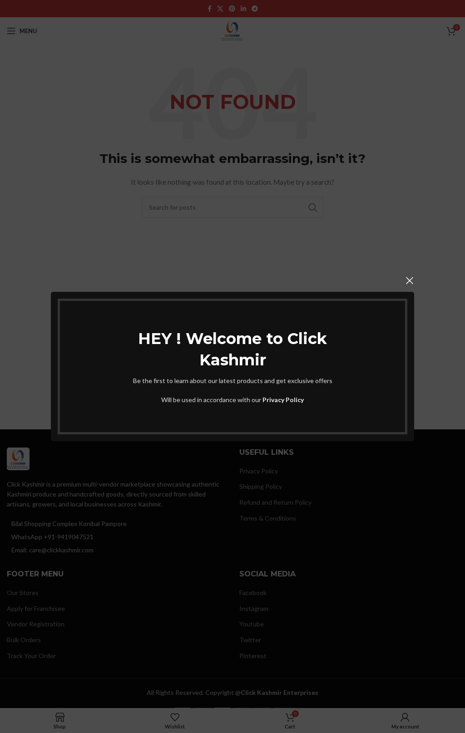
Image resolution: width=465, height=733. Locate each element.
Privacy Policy (283, 399)
